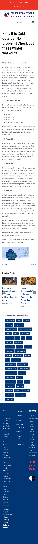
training (27, 381)
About (19, 432)
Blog (19, 420)
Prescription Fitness (11, 368)
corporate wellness (11, 329)
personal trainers (10, 364)
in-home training (21, 351)
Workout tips (9, 399)
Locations (8, 355)
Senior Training (10, 377)
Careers (19, 416)
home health (28, 346)
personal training (22, 364)
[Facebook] (30, 462)
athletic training (10, 320)
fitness (15, 333)
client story (9, 325)
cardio (19, 320)
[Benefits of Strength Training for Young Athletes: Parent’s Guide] (9, 281)
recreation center (24, 368)
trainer (19, 381)
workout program (20, 395)
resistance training (10, 373)
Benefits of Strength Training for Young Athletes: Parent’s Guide (9, 294)
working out (18, 390)
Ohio (7, 360)
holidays (20, 346)
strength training (10, 381)
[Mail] (30, 469)
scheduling (21, 373)
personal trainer (16, 360)
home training (9, 351)
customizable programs (25, 329)
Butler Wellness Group (6, 525)
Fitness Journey (25, 333)
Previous (7, 265)
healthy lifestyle (10, 346)
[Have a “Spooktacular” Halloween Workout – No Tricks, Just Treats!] (28, 281)
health (28, 338)
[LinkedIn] (34, 466)
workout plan (9, 395)
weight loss (9, 390)
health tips (8, 342)
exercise (8, 333)
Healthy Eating (18, 342)
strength (19, 377)
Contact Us (19, 437)
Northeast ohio (18, 355)
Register (19, 444)
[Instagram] (30, 466)
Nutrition (27, 355)
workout (27, 390)
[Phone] (34, 469)
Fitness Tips (9, 338)
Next (32, 265)
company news (19, 325)
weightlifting (20, 386)
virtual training (9, 386)
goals (17, 338)
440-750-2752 (23, 3)
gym (23, 338)
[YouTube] (34, 462)
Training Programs (19, 425)
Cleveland (26, 320)
